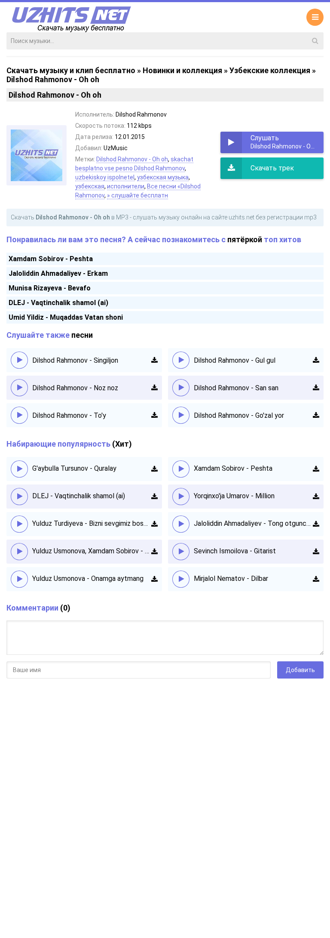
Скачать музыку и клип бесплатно (70, 70)
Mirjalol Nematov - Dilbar (231, 578)
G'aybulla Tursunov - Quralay (74, 468)
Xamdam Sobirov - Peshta (51, 259)
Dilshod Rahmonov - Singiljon (75, 360)
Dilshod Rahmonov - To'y (69, 415)
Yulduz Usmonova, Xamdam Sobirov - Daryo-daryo (91, 551)
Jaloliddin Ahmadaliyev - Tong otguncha (253, 523)
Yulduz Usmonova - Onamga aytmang (88, 578)
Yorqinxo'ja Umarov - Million (234, 496)
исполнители (125, 186)
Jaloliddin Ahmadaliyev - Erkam (58, 273)
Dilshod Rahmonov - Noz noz (75, 388)
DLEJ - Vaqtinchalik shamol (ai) (58, 303)
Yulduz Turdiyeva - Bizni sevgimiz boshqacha (91, 523)
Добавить (300, 669)
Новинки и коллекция (182, 70)
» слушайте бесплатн (137, 195)
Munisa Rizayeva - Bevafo (50, 288)
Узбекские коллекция (269, 70)
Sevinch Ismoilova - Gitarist (235, 551)
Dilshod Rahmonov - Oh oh (132, 159)
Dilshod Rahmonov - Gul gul (234, 360)
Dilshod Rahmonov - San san (236, 388)
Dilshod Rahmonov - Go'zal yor (239, 415)
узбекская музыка (163, 177)
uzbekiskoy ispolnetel (104, 177)
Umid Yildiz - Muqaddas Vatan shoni (66, 317)
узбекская (89, 186)
